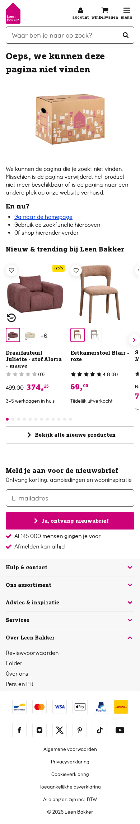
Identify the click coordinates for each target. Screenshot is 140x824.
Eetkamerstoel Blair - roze (99, 356)
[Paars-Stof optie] (13, 335)
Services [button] (17, 620)
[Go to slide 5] (30, 419)
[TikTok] (100, 730)
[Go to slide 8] (47, 419)
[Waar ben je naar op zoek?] (125, 35)
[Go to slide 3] (18, 419)
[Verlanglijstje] (11, 270)
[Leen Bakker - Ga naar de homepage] (13, 13)
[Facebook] (19, 730)
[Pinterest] (80, 730)
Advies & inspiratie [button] (32, 602)
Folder (14, 663)
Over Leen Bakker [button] (30, 638)
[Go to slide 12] (70, 419)
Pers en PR (19, 684)
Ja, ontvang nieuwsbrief (75, 521)
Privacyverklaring (70, 762)
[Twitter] (59, 730)
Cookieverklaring (70, 774)
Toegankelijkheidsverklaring (70, 787)
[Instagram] (39, 730)
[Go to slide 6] (35, 419)
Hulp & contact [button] (26, 567)
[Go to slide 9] (53, 419)
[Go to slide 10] (58, 419)
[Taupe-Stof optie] (95, 335)
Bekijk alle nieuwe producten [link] (75, 435)
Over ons (17, 673)
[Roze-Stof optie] (77, 335)
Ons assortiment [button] (28, 585)
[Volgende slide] (134, 340)
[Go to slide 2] (12, 419)
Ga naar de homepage (43, 217)
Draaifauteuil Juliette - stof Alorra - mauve (34, 359)
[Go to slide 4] (24, 419)
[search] (70, 35)
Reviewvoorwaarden (32, 653)
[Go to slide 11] (64, 419)
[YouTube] (120, 730)
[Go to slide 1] (7, 419)
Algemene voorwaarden (70, 749)
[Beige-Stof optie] (30, 335)
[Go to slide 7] (41, 419)
